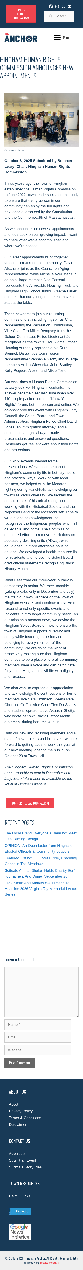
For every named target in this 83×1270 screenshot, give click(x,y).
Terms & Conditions (25, 1118)
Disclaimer (18, 1124)
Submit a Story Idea (25, 1167)
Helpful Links (19, 1196)
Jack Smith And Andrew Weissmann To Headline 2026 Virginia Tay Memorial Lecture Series (41, 888)
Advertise (17, 1154)
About (13, 1104)
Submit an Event (22, 1160)
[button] (51, 6)
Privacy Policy (21, 1111)
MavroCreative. (50, 1262)
